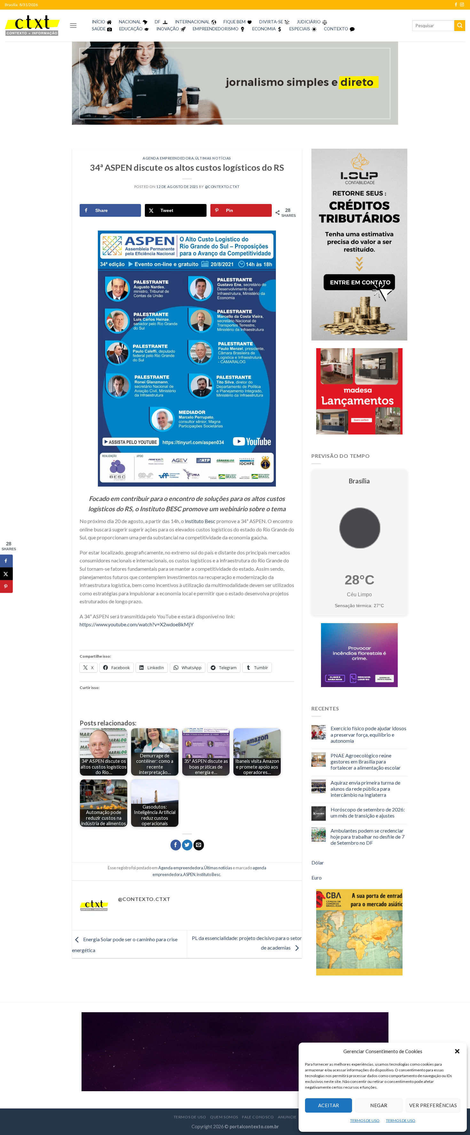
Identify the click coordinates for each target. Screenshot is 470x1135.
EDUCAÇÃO (131, 28)
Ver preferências (433, 1105)
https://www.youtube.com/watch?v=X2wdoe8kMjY (136, 624)
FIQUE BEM (234, 21)
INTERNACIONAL (192, 21)
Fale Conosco (258, 1117)
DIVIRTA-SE (271, 21)
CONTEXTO (336, 28)
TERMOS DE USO (365, 1120)
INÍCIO (98, 21)
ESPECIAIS (299, 28)
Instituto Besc (200, 521)
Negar (378, 1105)
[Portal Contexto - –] (32, 25)
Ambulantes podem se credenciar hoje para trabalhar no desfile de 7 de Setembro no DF (367, 836)
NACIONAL (130, 21)
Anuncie (287, 1117)
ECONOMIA (264, 28)
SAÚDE (99, 28)
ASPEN (189, 874)
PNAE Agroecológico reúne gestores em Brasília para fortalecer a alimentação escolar (366, 761)
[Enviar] (459, 25)
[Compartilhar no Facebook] (175, 845)
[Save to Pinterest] (6, 586)
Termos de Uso (190, 1117)
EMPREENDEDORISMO (216, 28)
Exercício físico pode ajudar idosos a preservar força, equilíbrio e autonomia (368, 734)
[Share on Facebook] (6, 560)
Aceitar (328, 1105)
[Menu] (73, 25)
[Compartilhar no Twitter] (187, 845)
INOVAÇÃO (167, 28)
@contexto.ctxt (222, 186)
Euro (316, 877)
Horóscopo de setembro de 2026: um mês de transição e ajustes (368, 812)
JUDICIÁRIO (309, 21)
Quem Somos (224, 1117)
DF (157, 21)
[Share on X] (6, 573)
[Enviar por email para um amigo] (198, 845)
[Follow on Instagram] (462, 5)
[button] (457, 1051)
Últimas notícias (213, 158)
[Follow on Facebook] (456, 5)
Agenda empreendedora (168, 158)
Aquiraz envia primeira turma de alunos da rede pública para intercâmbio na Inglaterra (365, 788)
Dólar (317, 862)
